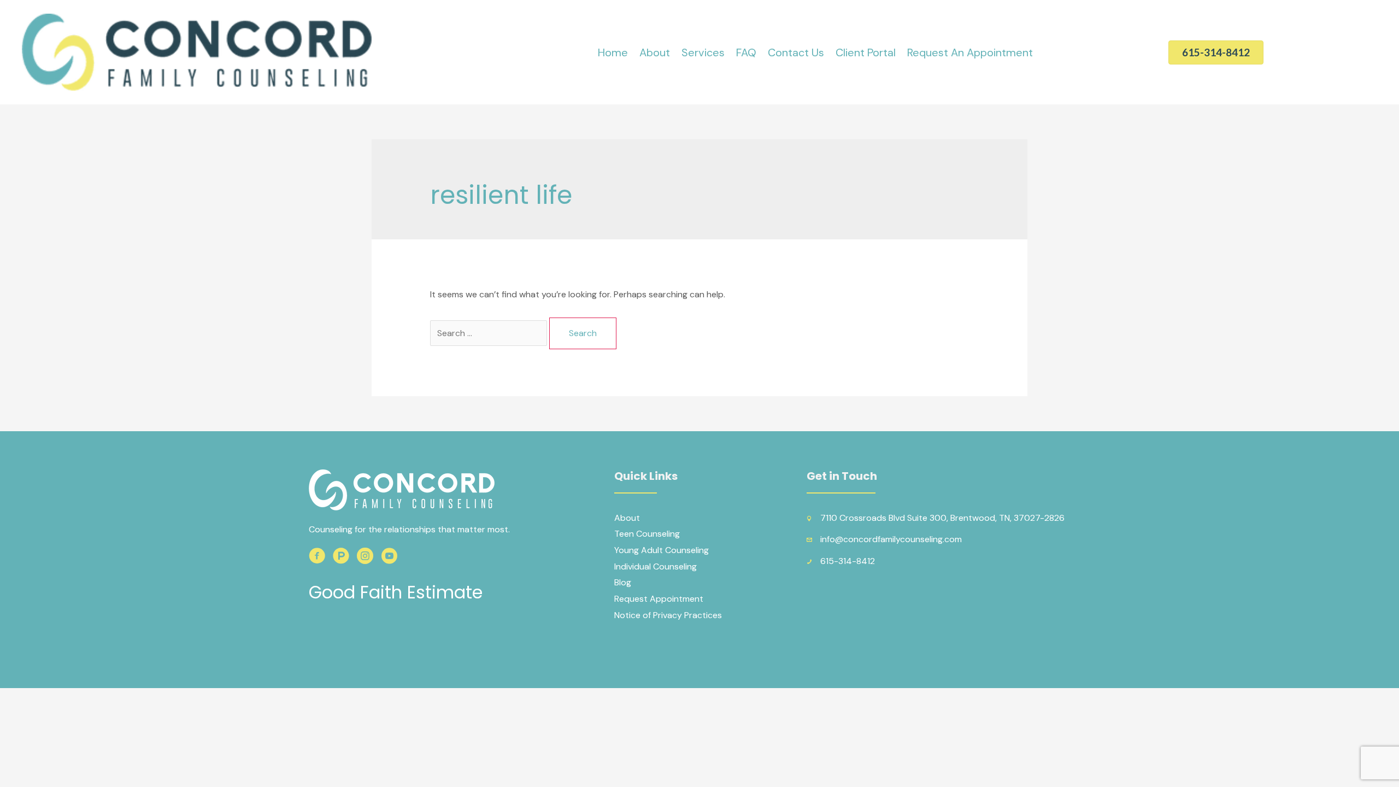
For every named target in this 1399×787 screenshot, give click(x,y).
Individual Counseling (655, 566)
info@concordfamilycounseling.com (891, 539)
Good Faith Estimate (396, 592)
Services (703, 52)
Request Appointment (658, 598)
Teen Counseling (647, 533)
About (654, 52)
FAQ (746, 52)
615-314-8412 (847, 561)
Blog (622, 582)
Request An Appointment (970, 52)
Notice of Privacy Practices (668, 615)
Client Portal (866, 52)
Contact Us (796, 52)
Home (613, 52)
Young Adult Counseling (661, 550)
